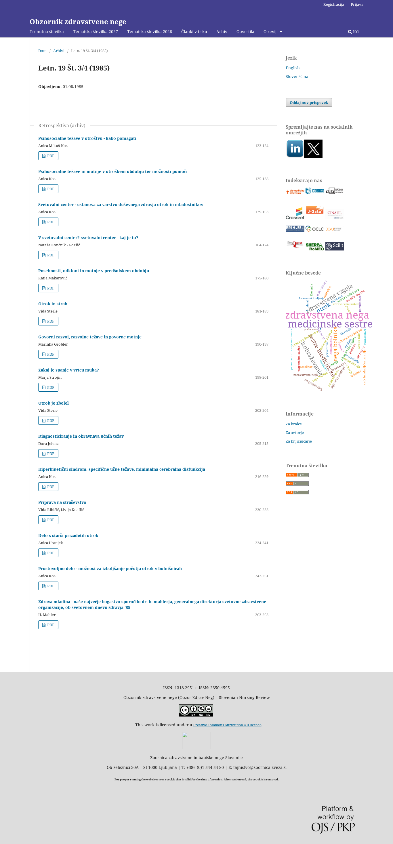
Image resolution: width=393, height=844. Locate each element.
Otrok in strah (52, 303)
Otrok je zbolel (53, 403)
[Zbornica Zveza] (196, 747)
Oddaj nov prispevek (309, 102)
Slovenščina (297, 76)
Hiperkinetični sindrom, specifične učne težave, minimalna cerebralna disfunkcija (121, 469)
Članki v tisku (194, 31)
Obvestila (245, 31)
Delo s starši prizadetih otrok (68, 535)
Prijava (357, 4)
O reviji (271, 31)
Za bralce (294, 423)
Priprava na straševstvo (62, 502)
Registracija (333, 4)
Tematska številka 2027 (95, 31)
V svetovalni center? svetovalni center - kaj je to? (88, 237)
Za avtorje (295, 432)
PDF (50, 155)
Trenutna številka (47, 31)
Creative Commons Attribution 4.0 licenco (227, 725)
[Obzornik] (313, 156)
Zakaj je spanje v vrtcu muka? (68, 370)
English (293, 68)
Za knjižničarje (299, 441)
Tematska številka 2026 (149, 31)
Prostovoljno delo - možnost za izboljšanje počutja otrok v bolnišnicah (110, 568)
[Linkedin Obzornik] (295, 156)
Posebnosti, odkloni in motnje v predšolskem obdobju (93, 270)
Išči (355, 31)
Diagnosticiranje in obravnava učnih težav (81, 436)
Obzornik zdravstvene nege (78, 21)
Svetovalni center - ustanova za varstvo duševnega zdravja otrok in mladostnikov (120, 204)
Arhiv (221, 31)
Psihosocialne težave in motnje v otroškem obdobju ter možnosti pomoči (113, 171)
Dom (42, 50)
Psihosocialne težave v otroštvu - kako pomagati (87, 138)
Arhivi (58, 50)
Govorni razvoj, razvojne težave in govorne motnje (90, 337)
